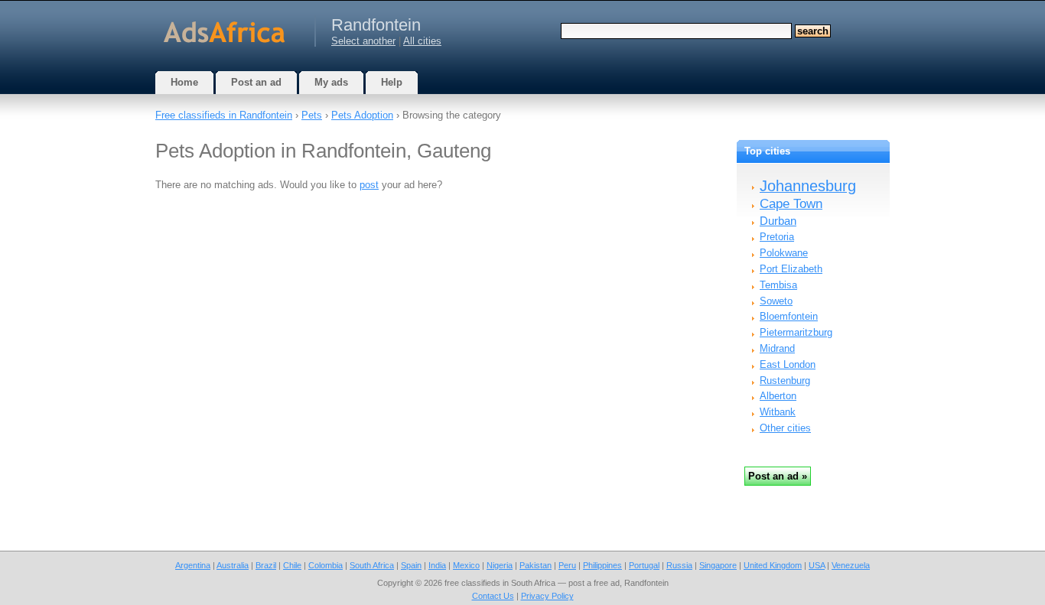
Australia (232, 565)
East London (787, 364)
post (369, 184)
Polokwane (784, 253)
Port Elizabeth (791, 269)
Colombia (325, 565)
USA (817, 565)
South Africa (372, 565)
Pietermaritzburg (796, 332)
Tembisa (778, 285)
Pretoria (777, 236)
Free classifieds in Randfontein (223, 115)
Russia (679, 565)
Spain (411, 565)
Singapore (718, 565)
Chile (292, 565)
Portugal (644, 565)
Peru (567, 565)
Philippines (602, 565)
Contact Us (493, 595)
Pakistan (535, 565)
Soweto (776, 301)
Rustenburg (785, 380)
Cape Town (791, 204)
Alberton (778, 396)
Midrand (777, 348)
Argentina (192, 565)
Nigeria (500, 565)
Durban (778, 220)
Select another (363, 41)
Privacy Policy (547, 595)
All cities (422, 41)
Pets (311, 115)
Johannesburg (808, 185)
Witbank (778, 412)
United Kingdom (773, 565)
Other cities (785, 428)
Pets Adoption (362, 115)
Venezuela (851, 565)
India (437, 565)
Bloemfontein (789, 316)
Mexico (466, 565)
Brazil (266, 565)
